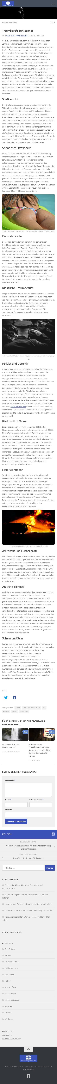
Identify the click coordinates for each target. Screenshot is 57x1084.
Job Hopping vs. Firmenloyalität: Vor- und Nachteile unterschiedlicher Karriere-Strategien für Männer (39, 750)
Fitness (8, 955)
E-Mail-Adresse (36, 800)
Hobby (8, 980)
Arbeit (17, 707)
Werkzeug (9, 1019)
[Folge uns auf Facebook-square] (53, 834)
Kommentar (10, 780)
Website (8, 809)
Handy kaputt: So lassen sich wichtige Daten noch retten (28, 904)
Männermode (10, 993)
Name (8, 800)
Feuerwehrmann (34, 707)
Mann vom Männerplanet (17, 36)
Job (44, 707)
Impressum (7, 1035)
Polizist (14, 711)
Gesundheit (9, 974)
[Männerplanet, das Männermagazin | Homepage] (10, 3)
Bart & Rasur (10, 949)
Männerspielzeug (12, 999)
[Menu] (53, 3)
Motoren (8, 1006)
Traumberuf (24, 711)
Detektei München (18, 406)
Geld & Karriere (9, 22)
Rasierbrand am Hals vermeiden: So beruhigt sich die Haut (29, 910)
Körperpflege (10, 987)
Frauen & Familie (12, 961)
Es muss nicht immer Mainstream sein (10, 745)
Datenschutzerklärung (11, 1038)
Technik (8, 1012)
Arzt (24, 707)
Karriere (6, 711)
